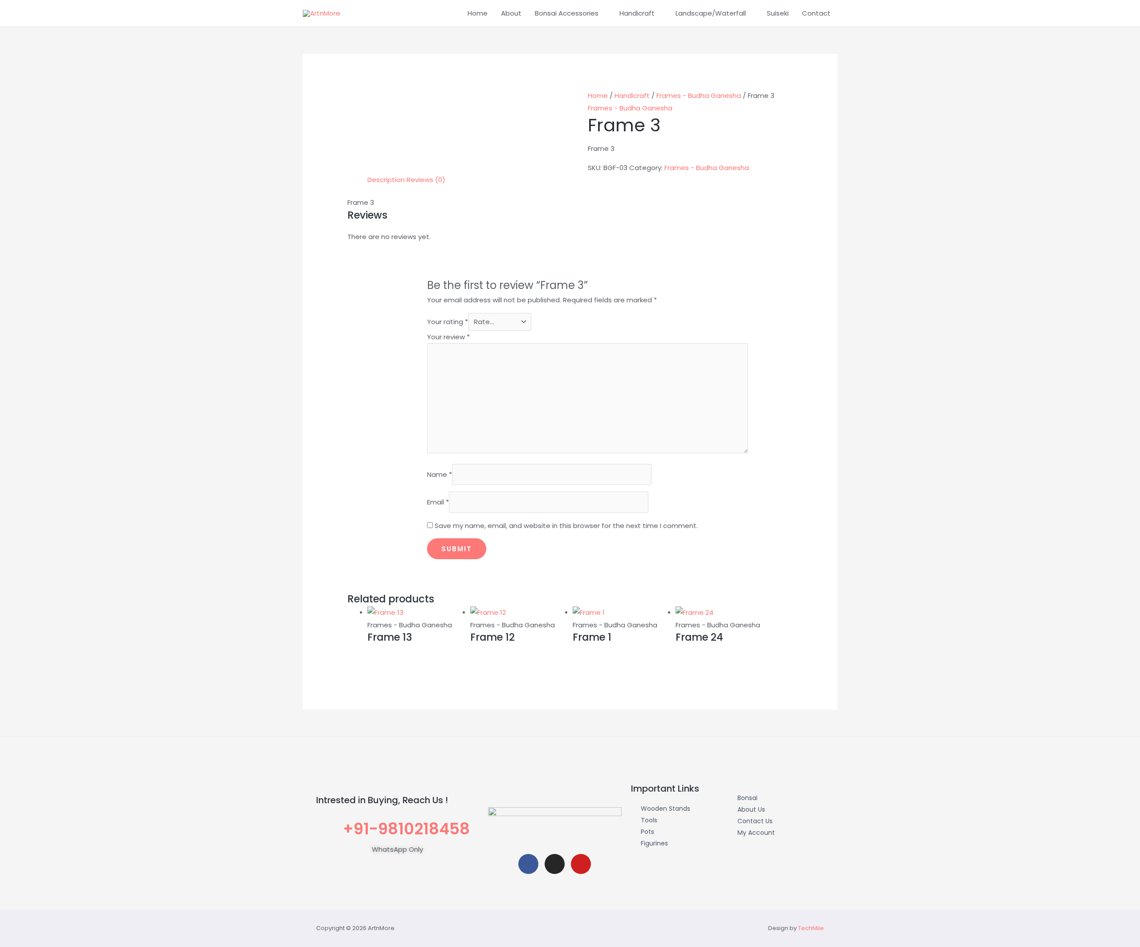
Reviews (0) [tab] (426, 179)
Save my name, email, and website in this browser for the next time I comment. (566, 525)
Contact (816, 13)
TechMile (811, 928)
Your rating (447, 321)
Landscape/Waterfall (711, 13)
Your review (448, 336)
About (511, 13)
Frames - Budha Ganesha (698, 95)
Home (478, 13)
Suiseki (778, 13)
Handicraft (637, 13)
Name (439, 474)
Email (438, 502)
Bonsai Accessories (566, 13)
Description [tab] (386, 179)
